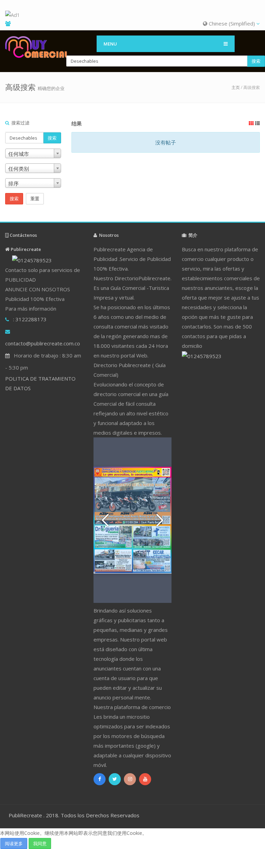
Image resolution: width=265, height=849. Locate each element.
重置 (34, 198)
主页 (236, 87)
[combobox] (33, 153)
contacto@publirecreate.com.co (42, 343)
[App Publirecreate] (132, 15)
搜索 (256, 61)
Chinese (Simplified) (231, 23)
